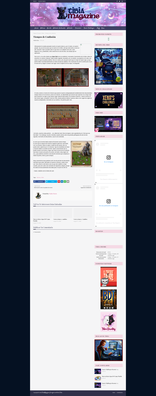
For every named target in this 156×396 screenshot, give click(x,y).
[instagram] (122, 1)
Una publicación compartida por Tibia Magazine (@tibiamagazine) (113, 223)
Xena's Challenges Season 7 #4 (110, 369)
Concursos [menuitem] (78, 28)
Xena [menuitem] (102, 28)
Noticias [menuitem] (42, 28)
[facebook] (117, 1)
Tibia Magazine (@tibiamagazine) (108, 179)
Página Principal (37, 33)
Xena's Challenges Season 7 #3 (110, 383)
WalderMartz (36, 40)
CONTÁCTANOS (42, 1)
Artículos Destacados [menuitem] (59, 28)
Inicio (114, 392)
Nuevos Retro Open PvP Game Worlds (41, 220)
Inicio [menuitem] (36, 28)
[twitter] (119, 1)
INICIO (34, 1)
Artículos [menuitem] (69, 28)
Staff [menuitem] (98, 28)
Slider (43, 33)
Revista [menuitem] (49, 28)
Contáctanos (120, 392)
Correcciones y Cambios (80, 219)
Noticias (39, 177)
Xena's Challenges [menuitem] (89, 28)
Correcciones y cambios (60, 219)
